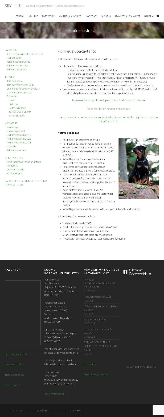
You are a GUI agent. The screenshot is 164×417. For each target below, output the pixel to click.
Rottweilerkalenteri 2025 (97, 296)
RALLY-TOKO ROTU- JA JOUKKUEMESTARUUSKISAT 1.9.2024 (101, 346)
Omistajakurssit (15, 169)
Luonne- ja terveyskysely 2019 (23, 88)
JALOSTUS (11, 50)
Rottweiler (48, 16)
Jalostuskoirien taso (17, 65)
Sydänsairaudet (17, 107)
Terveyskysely (14, 80)
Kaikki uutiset (91, 363)
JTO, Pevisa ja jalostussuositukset (25, 53)
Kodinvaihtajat (14, 173)
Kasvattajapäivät (16, 130)
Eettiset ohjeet (13, 384)
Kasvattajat (13, 127)
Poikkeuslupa (14, 57)
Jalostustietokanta (17, 69)
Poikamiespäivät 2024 (19, 142)
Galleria (149, 16)
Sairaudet (12, 96)
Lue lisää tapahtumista (17, 354)
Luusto (12, 100)
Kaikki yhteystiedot (55, 393)
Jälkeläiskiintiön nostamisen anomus (108, 108)
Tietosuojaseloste (14, 374)
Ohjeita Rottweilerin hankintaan (24, 161)
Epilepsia (13, 103)
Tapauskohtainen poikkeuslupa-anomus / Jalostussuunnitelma (108, 100)
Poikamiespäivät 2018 (19, 134)
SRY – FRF (13, 5)
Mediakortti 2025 (14, 364)
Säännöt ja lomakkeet (127, 16)
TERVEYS (10, 76)
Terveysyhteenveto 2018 (20, 84)
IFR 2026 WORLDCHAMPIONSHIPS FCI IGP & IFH (99, 283)
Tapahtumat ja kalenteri (96, 374)
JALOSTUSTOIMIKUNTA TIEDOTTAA (26, 180)
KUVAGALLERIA (14, 184)
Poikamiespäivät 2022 (19, 138)
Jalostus (106, 16)
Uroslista (11, 146)
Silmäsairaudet (17, 115)
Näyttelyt (91, 16)
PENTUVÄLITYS (14, 157)
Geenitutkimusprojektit (19, 92)
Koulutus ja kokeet (70, 16)
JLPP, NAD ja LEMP (20, 111)
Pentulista (12, 165)
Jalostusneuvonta (16, 150)
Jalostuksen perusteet (19, 61)
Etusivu (20, 16)
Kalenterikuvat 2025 (95, 319)
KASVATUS (11, 123)
